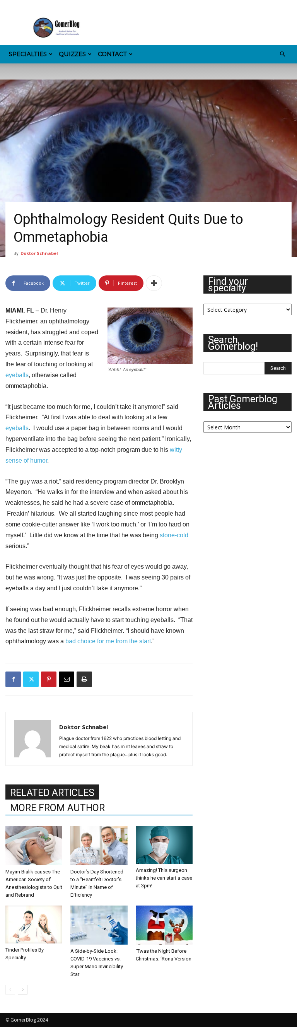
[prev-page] (10, 990)
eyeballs (17, 375)
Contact (112, 54)
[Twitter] (75, 5)
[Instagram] (24, 5)
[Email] (66, 679)
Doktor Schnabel (39, 253)
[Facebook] (11, 5)
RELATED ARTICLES (52, 792)
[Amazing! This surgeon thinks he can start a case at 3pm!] (164, 845)
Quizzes (72, 54)
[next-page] (22, 990)
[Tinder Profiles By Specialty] (33, 924)
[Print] (84, 679)
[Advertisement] (200, 27)
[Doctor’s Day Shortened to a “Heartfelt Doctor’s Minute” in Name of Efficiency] (98, 845)
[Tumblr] (62, 5)
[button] (282, 54)
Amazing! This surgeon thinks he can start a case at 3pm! (164, 878)
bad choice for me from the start (108, 641)
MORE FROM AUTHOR (57, 807)
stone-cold (174, 535)
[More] (154, 283)
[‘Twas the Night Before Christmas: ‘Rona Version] (164, 925)
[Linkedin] (37, 5)
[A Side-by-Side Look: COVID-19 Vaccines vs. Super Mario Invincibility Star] (98, 925)
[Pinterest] (49, 5)
